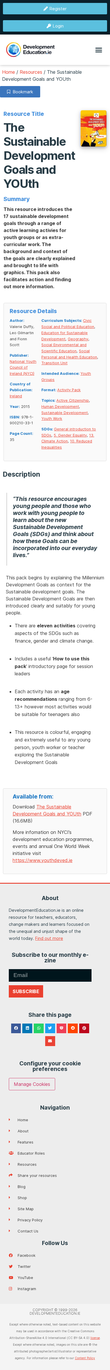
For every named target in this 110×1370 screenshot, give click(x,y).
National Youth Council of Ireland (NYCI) (23, 367)
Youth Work (51, 418)
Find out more (49, 938)
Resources (31, 72)
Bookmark (21, 92)
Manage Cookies (32, 1084)
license (95, 1338)
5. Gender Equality (70, 435)
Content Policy (85, 1358)
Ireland (16, 396)
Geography (78, 339)
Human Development (60, 406)
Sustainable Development (64, 413)
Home (8, 72)
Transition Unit (54, 363)
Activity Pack (69, 390)
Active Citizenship (72, 400)
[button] (98, 49)
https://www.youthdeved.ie (42, 860)
